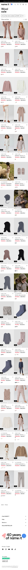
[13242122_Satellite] (17, 270)
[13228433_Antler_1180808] (16, 102)
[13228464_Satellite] (16, 187)
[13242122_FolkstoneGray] (16, 270)
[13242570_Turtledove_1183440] (1, 438)
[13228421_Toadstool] (3, 410)
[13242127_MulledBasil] (16, 242)
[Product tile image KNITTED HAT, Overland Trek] (21, 199)
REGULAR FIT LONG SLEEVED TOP (10, 98)
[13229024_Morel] (2, 326)
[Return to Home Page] (6, 4)
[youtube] (9, 549)
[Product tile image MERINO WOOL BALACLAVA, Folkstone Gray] (7, 282)
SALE (2, 504)
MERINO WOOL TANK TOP (8, 407)
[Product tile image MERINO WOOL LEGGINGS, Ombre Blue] (21, 366)
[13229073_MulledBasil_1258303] (17, 326)
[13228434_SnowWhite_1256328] (17, 439)
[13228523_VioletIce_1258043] (2, 130)
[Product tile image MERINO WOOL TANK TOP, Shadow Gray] (7, 394)
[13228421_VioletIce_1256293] (4, 410)
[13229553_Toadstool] (17, 46)
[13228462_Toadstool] (16, 131)
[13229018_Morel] (3, 354)
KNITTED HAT (18, 211)
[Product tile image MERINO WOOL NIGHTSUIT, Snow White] (21, 58)
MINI (22, 15)
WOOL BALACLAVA (20, 295)
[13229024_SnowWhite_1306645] (3, 326)
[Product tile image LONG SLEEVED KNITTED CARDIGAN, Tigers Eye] (21, 451)
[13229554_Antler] (2, 46)
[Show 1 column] (24, 19)
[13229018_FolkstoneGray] (1, 354)
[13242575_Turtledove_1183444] (1, 187)
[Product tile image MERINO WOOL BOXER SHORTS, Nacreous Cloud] (7, 310)
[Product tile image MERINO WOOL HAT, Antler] (7, 255)
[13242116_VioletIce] (3, 495)
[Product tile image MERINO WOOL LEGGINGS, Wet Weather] (21, 479)
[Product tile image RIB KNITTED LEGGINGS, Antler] (7, 58)
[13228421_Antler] (2, 410)
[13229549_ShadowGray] (15, 410)
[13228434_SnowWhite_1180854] (16, 439)
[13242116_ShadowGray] (1, 495)
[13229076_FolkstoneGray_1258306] (2, 382)
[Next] (1, 31)
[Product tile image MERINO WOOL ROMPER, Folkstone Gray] (7, 338)
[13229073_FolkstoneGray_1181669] (15, 326)
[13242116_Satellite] (2, 495)
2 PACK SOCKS (19, 323)
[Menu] (26, 4)
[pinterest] (12, 549)
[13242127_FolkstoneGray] (15, 242)
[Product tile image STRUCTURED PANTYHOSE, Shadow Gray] (21, 338)
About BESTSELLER (7, 525)
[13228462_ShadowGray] (15, 131)
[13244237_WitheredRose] (16, 298)
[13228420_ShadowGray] (15, 354)
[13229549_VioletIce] (16, 410)
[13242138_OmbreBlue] (15, 382)
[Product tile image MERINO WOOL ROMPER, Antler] (21, 143)
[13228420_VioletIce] (18, 354)
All (2, 15)
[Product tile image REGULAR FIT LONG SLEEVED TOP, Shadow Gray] (21, 30)
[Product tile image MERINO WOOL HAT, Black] (7, 227)
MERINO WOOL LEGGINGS (8, 126)
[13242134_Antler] (1, 270)
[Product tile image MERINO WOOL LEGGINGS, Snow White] (7, 114)
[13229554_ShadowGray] (1, 46)
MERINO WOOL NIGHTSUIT (8, 155)
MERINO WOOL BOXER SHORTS (9, 323)
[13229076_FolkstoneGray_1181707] (1, 382)
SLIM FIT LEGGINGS (6, 183)
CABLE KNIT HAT (5, 211)
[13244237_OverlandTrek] (15, 298)
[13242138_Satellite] (18, 382)
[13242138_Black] (16, 382)
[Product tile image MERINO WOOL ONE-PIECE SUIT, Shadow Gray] (21, 114)
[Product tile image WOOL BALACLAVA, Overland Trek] (21, 282)
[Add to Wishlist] (13, 41)
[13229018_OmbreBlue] (2, 354)
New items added (9, 15)
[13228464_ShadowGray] (15, 187)
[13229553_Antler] (16, 46)
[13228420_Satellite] (17, 354)
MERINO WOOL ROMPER (7, 351)
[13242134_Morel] (3, 270)
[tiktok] (15, 549)
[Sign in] (18, 4)
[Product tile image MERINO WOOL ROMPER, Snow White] (21, 86)
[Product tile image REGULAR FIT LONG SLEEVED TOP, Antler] (7, 86)
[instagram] (6, 549)
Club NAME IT (5, 516)
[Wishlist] (20, 4)
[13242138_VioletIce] (17, 382)
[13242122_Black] (15, 270)
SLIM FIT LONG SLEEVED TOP (9, 434)
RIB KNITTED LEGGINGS (7, 43)
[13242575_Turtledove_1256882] (2, 187)
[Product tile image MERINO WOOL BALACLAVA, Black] (21, 255)
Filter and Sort (5, 19)
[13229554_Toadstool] (3, 46)
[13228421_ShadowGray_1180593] (1, 410)
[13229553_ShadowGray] (15, 46)
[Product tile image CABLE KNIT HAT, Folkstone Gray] (7, 199)
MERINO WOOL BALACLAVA (8, 295)
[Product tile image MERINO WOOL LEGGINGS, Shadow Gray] (21, 422)
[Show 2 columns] (26, 19)
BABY (17, 15)
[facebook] (3, 549)
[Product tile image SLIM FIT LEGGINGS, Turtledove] (7, 171)
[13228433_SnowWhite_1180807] (15, 102)
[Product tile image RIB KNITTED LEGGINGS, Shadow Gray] (7, 30)
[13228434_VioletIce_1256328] (18, 439)
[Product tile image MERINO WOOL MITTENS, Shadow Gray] (21, 171)
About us (4, 522)
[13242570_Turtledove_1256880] (2, 438)
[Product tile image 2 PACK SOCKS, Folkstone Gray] (21, 310)
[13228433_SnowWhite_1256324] (17, 102)
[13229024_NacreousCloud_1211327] (1, 326)
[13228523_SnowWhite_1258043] (3, 130)
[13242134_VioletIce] (2, 270)
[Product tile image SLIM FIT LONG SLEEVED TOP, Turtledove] (7, 422)
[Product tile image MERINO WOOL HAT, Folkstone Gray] (21, 227)
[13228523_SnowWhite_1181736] (1, 130)
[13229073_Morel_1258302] (16, 326)
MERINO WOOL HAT (6, 239)
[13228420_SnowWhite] (16, 354)
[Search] (15, 4)
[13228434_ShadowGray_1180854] (15, 439)
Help (3, 519)
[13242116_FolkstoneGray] (4, 495)
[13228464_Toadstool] (17, 187)
